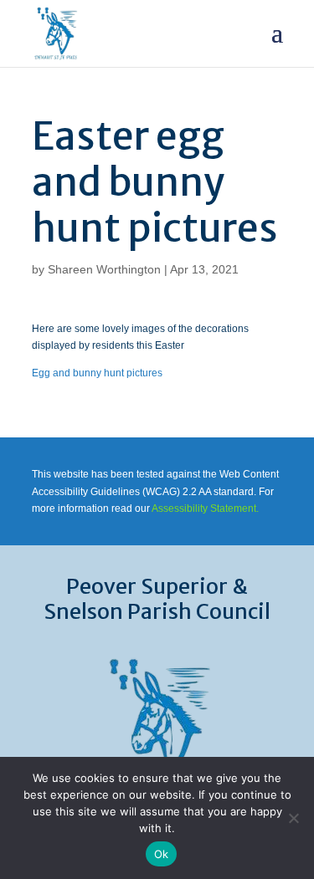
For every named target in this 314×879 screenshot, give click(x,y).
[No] (293, 818)
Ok (161, 854)
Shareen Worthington (104, 269)
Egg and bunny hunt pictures (97, 373)
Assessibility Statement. (205, 508)
